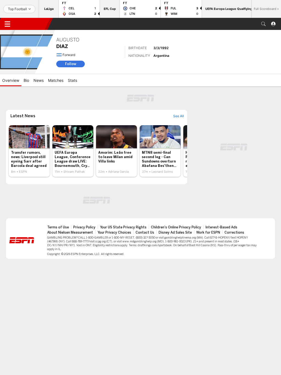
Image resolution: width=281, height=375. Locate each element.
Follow (70, 64)
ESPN (32, 24)
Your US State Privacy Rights (123, 227)
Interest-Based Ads (221, 227)
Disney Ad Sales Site (175, 232)
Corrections (234, 232)
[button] (263, 24)
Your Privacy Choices (114, 232)
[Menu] (7, 24)
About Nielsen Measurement (70, 232)
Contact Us (145, 232)
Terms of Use (58, 227)
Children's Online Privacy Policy (176, 227)
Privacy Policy (84, 227)
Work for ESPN (208, 232)
